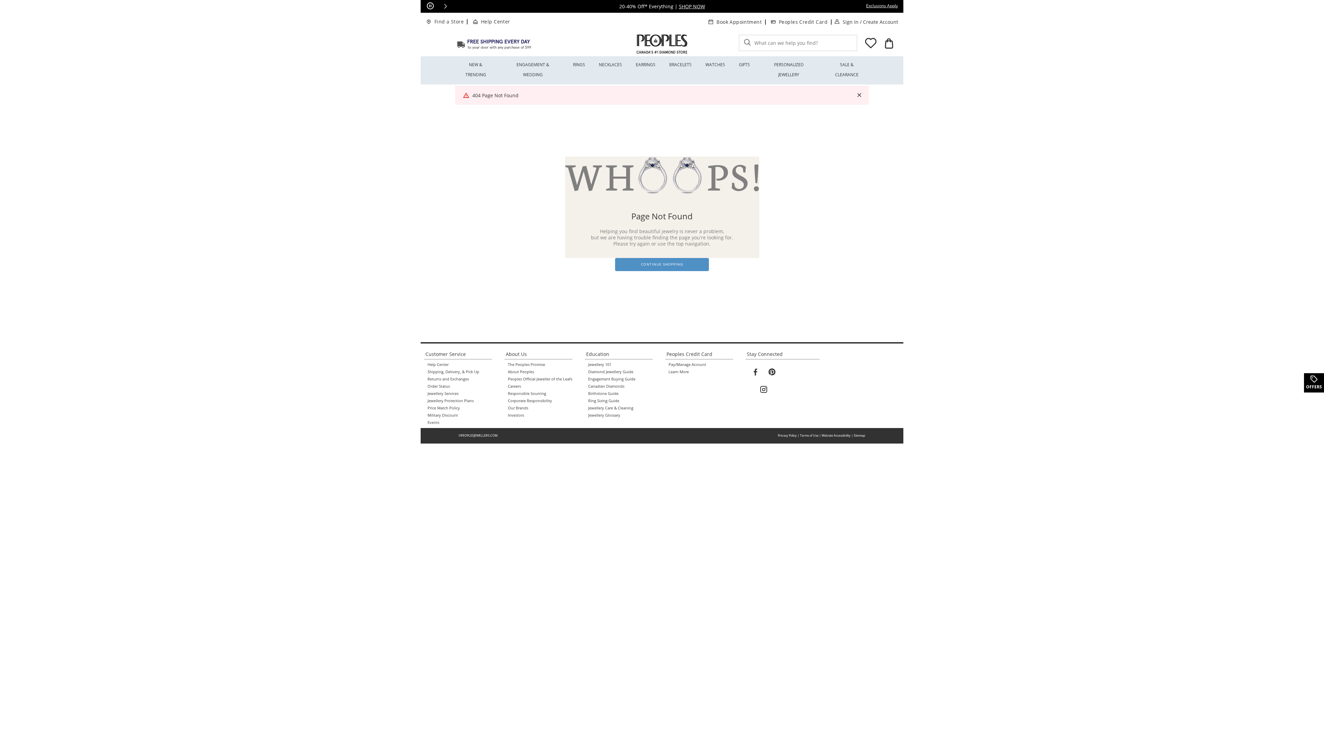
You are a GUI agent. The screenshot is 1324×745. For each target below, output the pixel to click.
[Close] (859, 95)
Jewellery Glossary (604, 415)
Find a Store (449, 21)
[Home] (494, 44)
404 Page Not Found (495, 95)
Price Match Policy (444, 408)
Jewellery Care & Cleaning (610, 408)
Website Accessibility (836, 435)
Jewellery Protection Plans (451, 400)
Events (433, 422)
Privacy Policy (787, 435)
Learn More (679, 371)
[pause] (430, 6)
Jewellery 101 (599, 364)
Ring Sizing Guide (603, 400)
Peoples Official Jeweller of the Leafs (540, 379)
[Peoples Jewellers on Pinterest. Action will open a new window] (772, 372)
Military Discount (443, 415)
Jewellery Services (443, 393)
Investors (516, 415)
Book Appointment (739, 22)
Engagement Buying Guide (611, 379)
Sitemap (859, 435)
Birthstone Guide (603, 393)
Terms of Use (809, 435)
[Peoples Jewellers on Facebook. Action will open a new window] (755, 372)
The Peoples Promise (526, 364)
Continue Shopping (662, 264)
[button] (445, 6)
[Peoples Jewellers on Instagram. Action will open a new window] (763, 389)
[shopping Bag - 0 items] (888, 43)
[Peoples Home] (662, 44)
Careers (514, 386)
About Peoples (521, 371)
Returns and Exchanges (448, 379)
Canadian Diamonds (606, 386)
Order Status (439, 386)
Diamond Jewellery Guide (610, 371)
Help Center (495, 21)
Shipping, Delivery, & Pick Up (453, 371)
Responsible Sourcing (527, 393)
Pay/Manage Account (687, 364)
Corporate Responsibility (530, 400)
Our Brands (518, 408)
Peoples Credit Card (803, 22)
